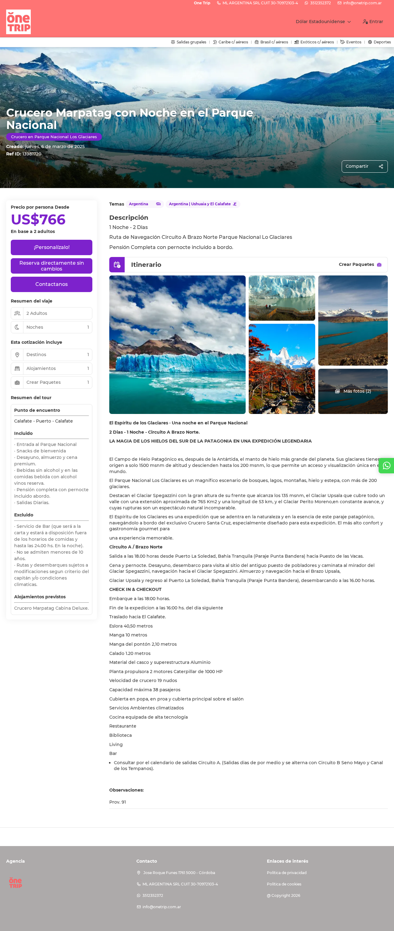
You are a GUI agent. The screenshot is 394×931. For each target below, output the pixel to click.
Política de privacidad (287, 872)
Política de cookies (284, 884)
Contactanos (51, 284)
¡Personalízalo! (52, 247)
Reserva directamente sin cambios (51, 266)
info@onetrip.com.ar (362, 3)
